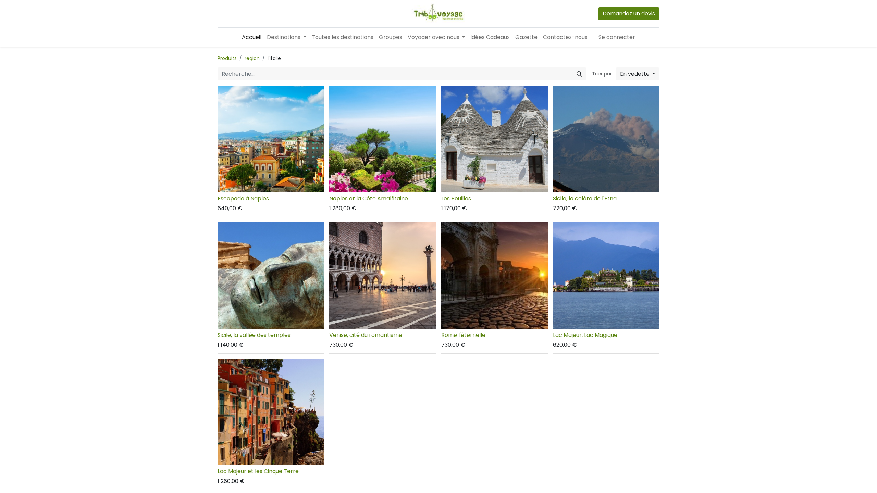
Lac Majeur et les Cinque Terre (258, 471)
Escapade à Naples (243, 198)
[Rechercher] (579, 73)
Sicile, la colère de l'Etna (585, 198)
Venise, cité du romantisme (365, 335)
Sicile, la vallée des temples (254, 335)
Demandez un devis (629, 13)
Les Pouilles (456, 198)
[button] (637, 73)
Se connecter (616, 37)
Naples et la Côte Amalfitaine (368, 198)
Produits (227, 58)
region (252, 58)
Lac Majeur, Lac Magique (585, 335)
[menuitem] (251, 37)
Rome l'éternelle (463, 335)
